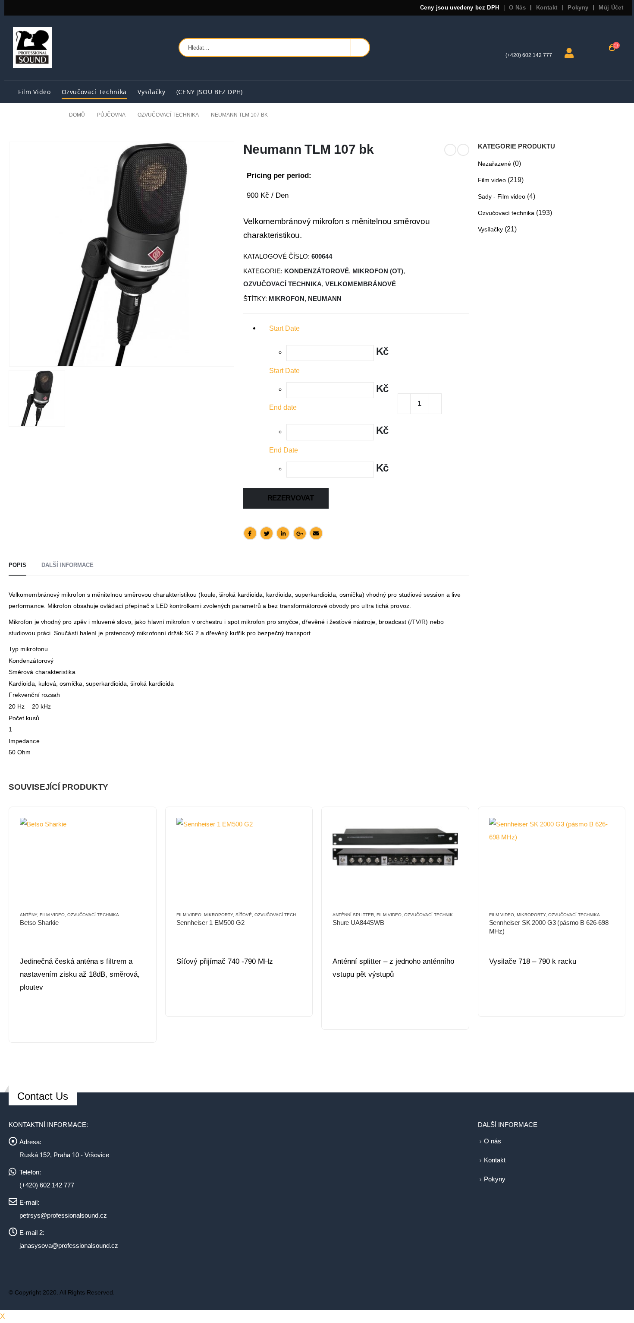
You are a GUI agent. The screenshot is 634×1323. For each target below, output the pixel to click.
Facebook (250, 533)
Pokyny (578, 7)
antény (28, 914)
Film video (34, 92)
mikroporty (218, 914)
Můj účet (611, 7)
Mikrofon (286, 298)
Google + (300, 533)
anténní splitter (353, 914)
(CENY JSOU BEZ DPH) (209, 92)
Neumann (325, 298)
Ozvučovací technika (94, 92)
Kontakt (546, 7)
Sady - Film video (501, 196)
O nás (517, 7)
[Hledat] (360, 47)
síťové (243, 914)
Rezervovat (290, 498)
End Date (283, 450)
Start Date (284, 370)
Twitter (266, 533)
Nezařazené (494, 163)
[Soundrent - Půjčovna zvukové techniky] (32, 47)
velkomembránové (360, 284)
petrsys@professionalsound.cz (63, 1215)
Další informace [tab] (67, 565)
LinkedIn (283, 533)
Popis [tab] (17, 565)
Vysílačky (152, 92)
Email (316, 533)
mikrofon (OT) (377, 271)
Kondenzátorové (316, 271)
